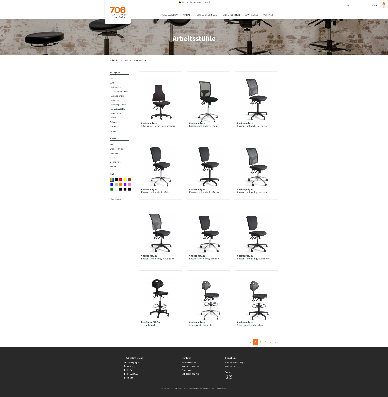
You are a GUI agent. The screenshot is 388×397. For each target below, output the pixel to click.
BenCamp (114, 153)
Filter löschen (116, 199)
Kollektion (114, 60)
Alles (112, 144)
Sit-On (112, 157)
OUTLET (113, 78)
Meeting (115, 100)
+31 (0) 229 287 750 (190, 366)
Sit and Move (116, 161)
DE (373, 5)
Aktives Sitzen (117, 95)
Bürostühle (116, 87)
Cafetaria (114, 126)
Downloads (251, 14)
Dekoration (116, 113)
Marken (187, 14)
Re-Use (113, 130)
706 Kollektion (169, 14)
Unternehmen (231, 14)
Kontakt (268, 14)
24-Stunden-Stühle (119, 91)
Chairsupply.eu (116, 148)
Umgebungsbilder (207, 14)
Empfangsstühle (118, 104)
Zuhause (114, 122)
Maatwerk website (197, 388)
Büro (126, 60)
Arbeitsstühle (140, 60)
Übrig (113, 117)
